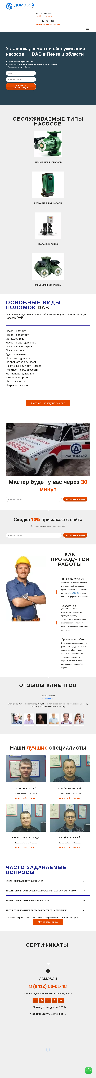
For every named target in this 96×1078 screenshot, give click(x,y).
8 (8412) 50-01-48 (74, 593)
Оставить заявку (75, 499)
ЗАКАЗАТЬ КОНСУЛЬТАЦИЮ (21, 86)
